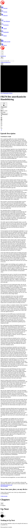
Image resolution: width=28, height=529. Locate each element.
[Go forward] (2, 54)
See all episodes (4, 486)
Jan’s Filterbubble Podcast (6, 93)
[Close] (2, 503)
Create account (4, 62)
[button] (14, 7)
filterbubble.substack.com (6, 485)
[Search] (2, 58)
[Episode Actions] (2, 109)
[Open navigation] (2, 64)
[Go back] (2, 51)
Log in (8, 62)
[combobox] (7, 61)
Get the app (3, 56)
